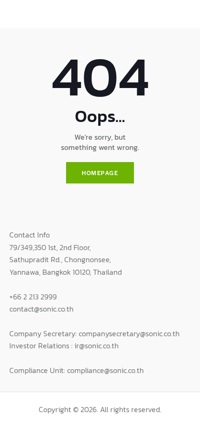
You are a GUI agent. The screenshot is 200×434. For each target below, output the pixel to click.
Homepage (100, 173)
